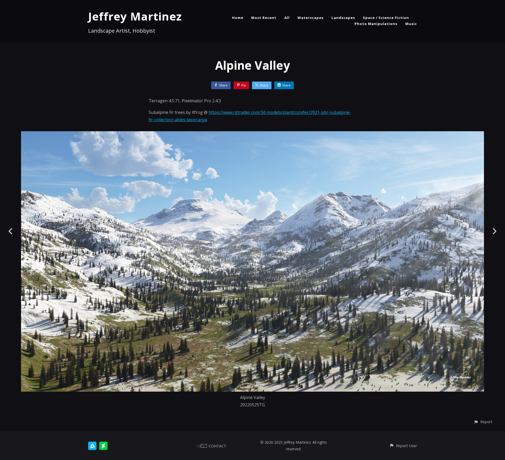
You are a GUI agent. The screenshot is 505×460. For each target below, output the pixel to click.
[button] (483, 421)
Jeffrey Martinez (135, 16)
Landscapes (343, 17)
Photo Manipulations (376, 23)
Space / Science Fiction (386, 17)
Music (411, 23)
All (287, 17)
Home (237, 17)
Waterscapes (310, 17)
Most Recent (263, 17)
